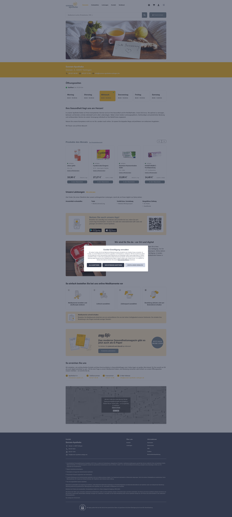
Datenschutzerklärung (123, 259)
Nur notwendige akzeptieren (113, 265)
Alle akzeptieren (94, 265)
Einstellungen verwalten (135, 265)
